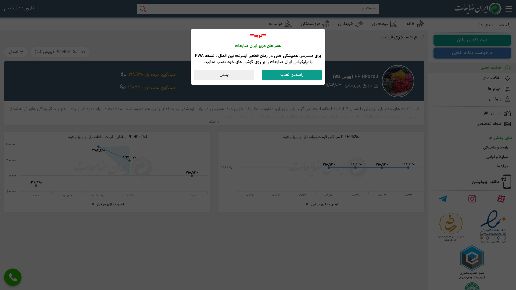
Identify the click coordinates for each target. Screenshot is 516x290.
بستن (224, 75)
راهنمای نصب (291, 75)
